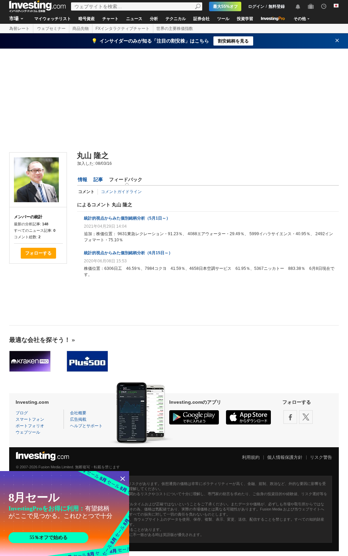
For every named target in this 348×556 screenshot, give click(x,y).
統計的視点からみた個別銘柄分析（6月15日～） (128, 252)
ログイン (256, 6)
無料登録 (276, 6)
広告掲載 (78, 419)
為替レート (19, 28)
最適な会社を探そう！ (39, 339)
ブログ (22, 413)
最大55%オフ (225, 6)
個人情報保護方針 (284, 457)
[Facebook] (290, 417)
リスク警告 (321, 457)
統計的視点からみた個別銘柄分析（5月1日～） (127, 218)
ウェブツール (28, 432)
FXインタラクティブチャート (122, 28)
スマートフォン (30, 419)
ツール (223, 18)
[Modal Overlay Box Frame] (64, 513)
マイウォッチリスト (52, 18)
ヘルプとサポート (86, 425)
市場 (14, 18)
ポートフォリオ (30, 425)
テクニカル (176, 18)
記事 (98, 179)
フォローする (38, 253)
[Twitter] (306, 417)
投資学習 (245, 18)
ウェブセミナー (51, 28)
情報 (82, 179)
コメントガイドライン (121, 191)
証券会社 (201, 18)
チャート (110, 18)
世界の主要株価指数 (174, 28)
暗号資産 (87, 18)
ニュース (134, 18)
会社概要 (78, 413)
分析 (154, 18)
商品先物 (80, 28)
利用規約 (251, 457)
